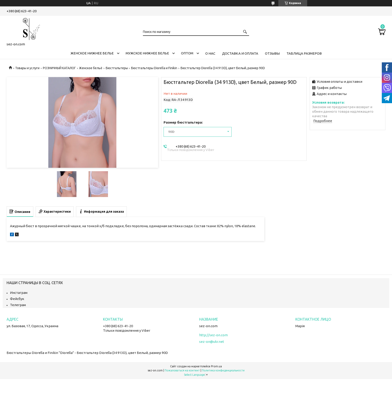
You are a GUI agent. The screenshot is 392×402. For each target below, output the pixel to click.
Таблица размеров (304, 53)
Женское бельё (90, 68)
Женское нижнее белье (92, 53)
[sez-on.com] (29, 28)
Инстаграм (18, 293)
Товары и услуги (27, 68)
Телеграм (18, 305)
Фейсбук (17, 299)
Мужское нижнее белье (147, 53)
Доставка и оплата (240, 53)
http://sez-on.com (213, 335)
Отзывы (272, 53)
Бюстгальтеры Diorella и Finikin (154, 68)
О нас (210, 53)
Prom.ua (216, 366)
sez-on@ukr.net (211, 342)
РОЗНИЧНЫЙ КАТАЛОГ (59, 68)
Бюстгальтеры (117, 68)
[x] (17, 235)
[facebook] (12, 235)
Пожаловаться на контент (182, 370)
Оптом (187, 53)
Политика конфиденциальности (223, 370)
